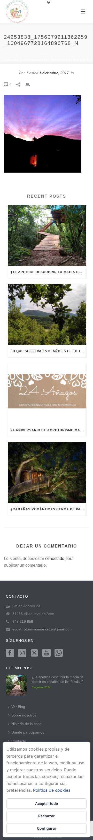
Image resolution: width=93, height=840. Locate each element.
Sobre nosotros (23, 715)
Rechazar (46, 816)
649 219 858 (22, 621)
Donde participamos (27, 732)
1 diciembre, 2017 (54, 73)
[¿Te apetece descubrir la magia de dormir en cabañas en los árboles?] (47, 235)
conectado (54, 558)
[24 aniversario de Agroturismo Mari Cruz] (47, 393)
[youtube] (46, 653)
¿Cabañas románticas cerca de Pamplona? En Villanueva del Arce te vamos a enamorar (48, 509)
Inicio (10, 54)
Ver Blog (18, 707)
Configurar (46, 828)
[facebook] (10, 653)
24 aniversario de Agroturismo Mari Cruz (48, 430)
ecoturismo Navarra (35, 54)
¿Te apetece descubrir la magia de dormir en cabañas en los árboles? (48, 272)
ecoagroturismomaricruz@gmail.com (42, 629)
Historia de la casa (26, 724)
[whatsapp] (59, 653)
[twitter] (34, 653)
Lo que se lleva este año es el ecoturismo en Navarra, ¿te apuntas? (48, 351)
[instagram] (22, 653)
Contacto (18, 741)
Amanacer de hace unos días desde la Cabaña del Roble (50, 55)
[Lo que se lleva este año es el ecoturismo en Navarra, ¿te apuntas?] (47, 314)
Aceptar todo (46, 803)
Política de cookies (51, 790)
